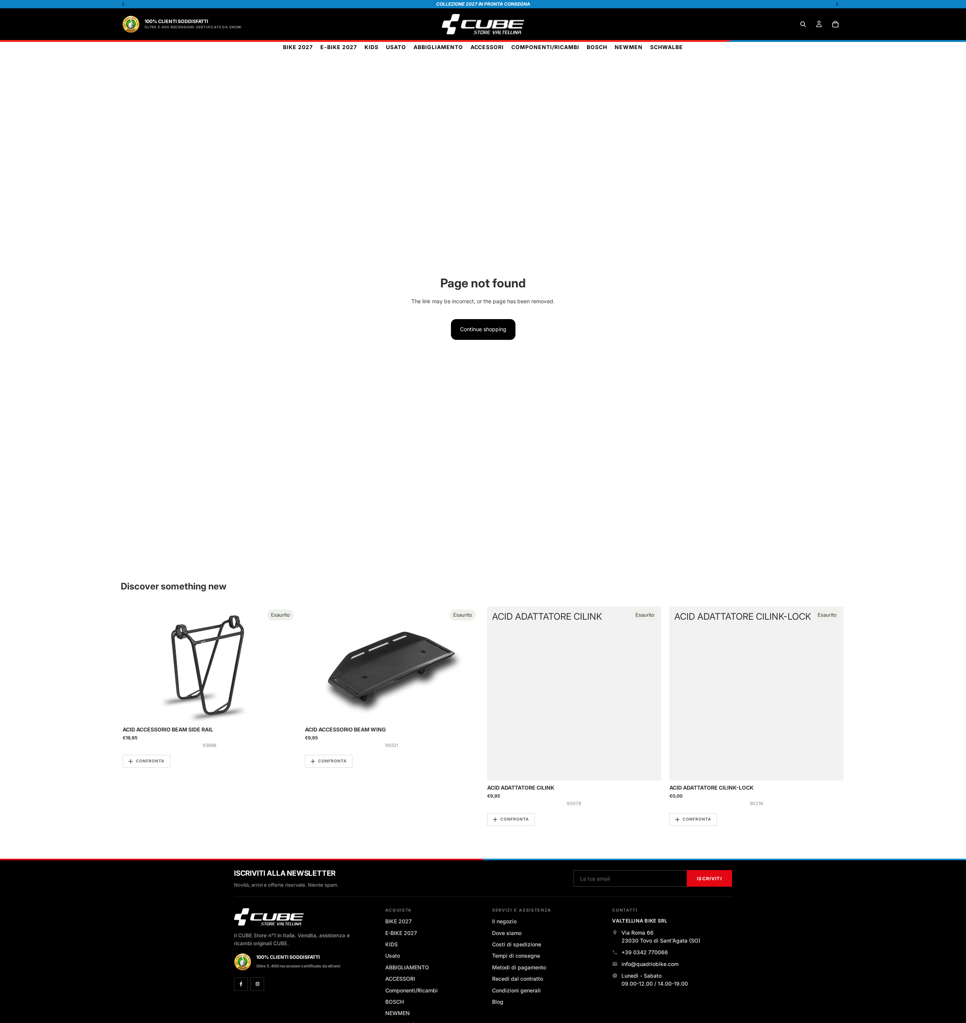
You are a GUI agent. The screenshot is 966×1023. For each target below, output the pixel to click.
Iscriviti (709, 878)
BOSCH (394, 1001)
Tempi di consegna (516, 955)
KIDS (391, 944)
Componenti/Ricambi (411, 990)
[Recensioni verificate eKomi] (131, 24)
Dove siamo (506, 933)
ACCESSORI (400, 978)
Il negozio (504, 921)
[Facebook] (241, 984)
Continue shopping (483, 329)
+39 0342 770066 (644, 952)
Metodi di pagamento (519, 967)
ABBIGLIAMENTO (407, 967)
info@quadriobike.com (649, 964)
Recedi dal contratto (517, 978)
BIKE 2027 (398, 921)
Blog (497, 1001)
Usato (392, 955)
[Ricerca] (803, 24)
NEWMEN (397, 1013)
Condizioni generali (516, 990)
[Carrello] (835, 24)
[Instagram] (257, 984)
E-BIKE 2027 (401, 933)
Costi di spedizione (516, 944)
